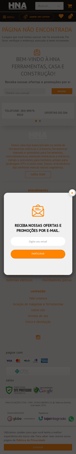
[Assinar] (38, 254)
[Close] (72, 192)
